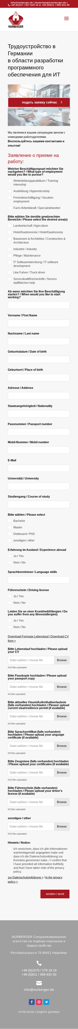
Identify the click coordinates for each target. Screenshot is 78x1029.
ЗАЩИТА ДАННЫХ (48, 1012)
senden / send (55, 893)
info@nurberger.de (22, 2)
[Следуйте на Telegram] (46, 1002)
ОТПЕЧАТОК (26, 1012)
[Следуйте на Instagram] (39, 1002)
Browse (62, 660)
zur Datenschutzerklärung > (25, 877)
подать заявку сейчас (39, 102)
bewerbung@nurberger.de (50, 2)
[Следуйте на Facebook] (32, 1002)
